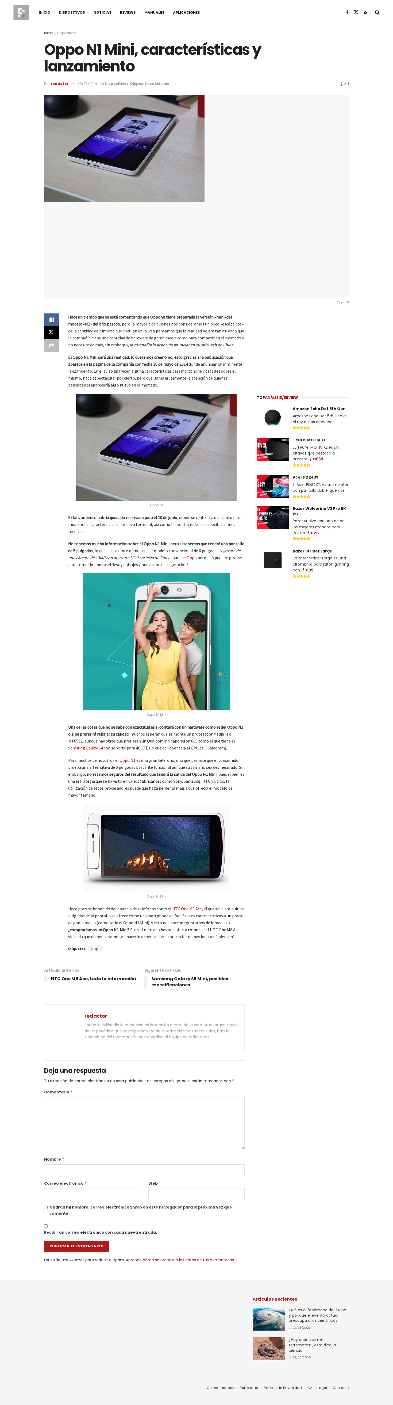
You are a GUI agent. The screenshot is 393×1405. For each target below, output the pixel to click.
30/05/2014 (87, 83)
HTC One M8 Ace (187, 908)
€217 (315, 533)
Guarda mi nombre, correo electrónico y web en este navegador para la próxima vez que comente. (140, 1210)
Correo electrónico (65, 1183)
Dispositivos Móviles (149, 83)
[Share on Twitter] (51, 332)
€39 (309, 570)
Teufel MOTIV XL (309, 440)
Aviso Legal (317, 1387)
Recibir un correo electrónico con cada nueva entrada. (100, 1232)
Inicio (44, 12)
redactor (59, 83)
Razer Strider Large (312, 551)
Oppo (192, 557)
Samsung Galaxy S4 (85, 748)
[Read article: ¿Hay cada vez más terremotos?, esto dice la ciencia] (269, 1348)
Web (153, 1183)
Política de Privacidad (283, 1387)
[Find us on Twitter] (356, 12)
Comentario (58, 1092)
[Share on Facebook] (51, 319)
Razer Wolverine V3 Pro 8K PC (319, 511)
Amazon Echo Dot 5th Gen (319, 408)
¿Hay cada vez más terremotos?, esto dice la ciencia (312, 1345)
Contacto (341, 1387)
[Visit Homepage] (21, 12)
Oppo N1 (128, 760)
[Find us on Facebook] (347, 12)
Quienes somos (220, 1387)
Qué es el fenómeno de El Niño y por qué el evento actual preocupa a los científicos (317, 1315)
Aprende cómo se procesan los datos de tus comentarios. (180, 1260)
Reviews (128, 12)
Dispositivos (72, 12)
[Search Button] (377, 12)
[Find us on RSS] (365, 12)
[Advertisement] (303, 346)
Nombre (54, 1159)
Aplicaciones (186, 12)
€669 (318, 459)
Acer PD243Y (305, 477)
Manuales (154, 12)
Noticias (102, 12)
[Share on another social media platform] (51, 345)
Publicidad (249, 1387)
